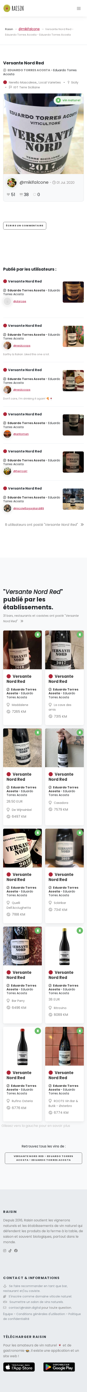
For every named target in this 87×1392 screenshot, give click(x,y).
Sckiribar (60, 903)
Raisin (9, 29)
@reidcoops (21, 345)
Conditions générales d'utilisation (41, 1314)
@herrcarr (20, 471)
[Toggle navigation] (79, 8)
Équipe (8, 1314)
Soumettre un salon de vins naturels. (37, 1302)
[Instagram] (4, 1250)
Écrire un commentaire (25, 225)
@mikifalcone (29, 29)
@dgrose (19, 301)
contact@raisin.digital (25, 1308)
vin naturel (48, 1345)
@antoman (21, 434)
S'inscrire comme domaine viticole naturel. (40, 1296)
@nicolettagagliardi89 (28, 508)
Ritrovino (60, 1008)
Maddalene (20, 705)
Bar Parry (18, 1001)
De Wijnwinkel (22, 810)
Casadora (61, 803)
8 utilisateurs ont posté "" (42, 524)
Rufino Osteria (22, 1101)
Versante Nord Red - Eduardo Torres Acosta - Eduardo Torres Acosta (43, 1158)
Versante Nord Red (19, 679)
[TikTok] (10, 1250)
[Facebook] (16, 1250)
